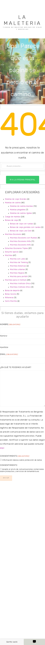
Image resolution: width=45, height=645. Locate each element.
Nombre (3, 336)
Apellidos (4, 347)
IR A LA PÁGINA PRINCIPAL (22, 180)
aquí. (2, 448)
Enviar (6, 477)
